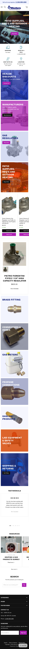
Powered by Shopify (14, 646)
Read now (10, 562)
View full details (14, 288)
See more (13, 569)
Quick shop (9, 230)
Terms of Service (13, 642)
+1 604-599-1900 (20, 2)
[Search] (24, 585)
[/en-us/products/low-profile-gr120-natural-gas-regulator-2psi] (9, 206)
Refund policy (22, 642)
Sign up (23, 632)
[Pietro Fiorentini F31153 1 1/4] (5, 269)
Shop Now (14, 33)
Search (5, 642)
